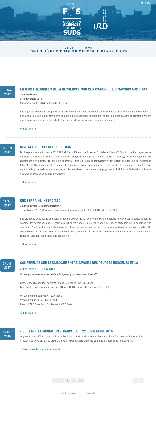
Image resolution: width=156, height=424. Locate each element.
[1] (116, 119)
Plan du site (90, 393)
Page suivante (141, 382)
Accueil (35, 51)
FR (142, 3)
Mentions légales (68, 393)
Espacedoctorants (88, 50)
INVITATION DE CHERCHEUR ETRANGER (49, 146)
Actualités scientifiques (70, 50)
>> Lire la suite (28, 128)
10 (81, 380)
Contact (123, 51)
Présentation (51, 51)
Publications (107, 51)
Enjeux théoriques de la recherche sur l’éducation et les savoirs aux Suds (83, 89)
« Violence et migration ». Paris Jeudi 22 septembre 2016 (66, 331)
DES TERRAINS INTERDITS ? (40, 200)
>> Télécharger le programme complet (40, 349)
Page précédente (135, 382)
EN (148, 3)
